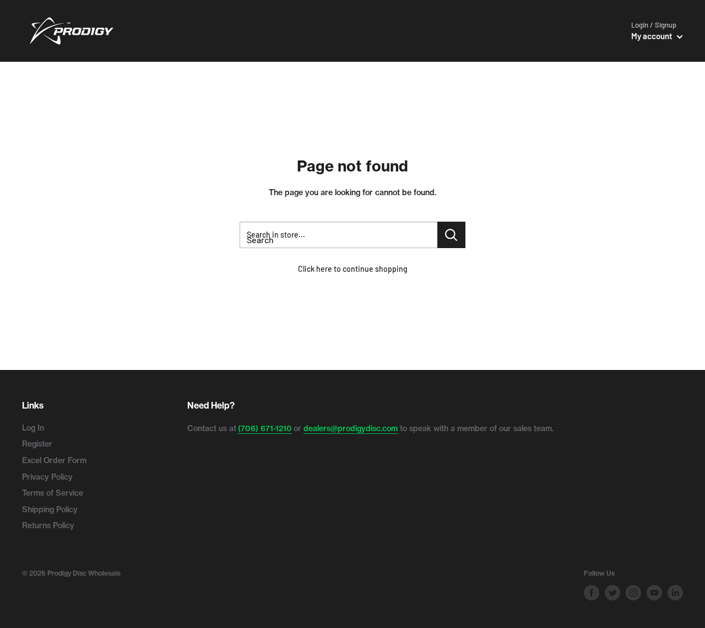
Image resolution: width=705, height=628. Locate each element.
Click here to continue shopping (353, 268)
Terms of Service (52, 493)
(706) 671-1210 (265, 428)
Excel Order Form (54, 460)
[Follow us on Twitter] (612, 592)
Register (37, 444)
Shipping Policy (50, 509)
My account (652, 36)
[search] (338, 235)
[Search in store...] (451, 235)
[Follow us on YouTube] (654, 592)
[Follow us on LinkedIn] (675, 592)
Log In (33, 428)
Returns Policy (48, 525)
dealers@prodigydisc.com (350, 428)
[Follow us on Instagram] (633, 592)
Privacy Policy (47, 477)
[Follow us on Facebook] (591, 592)
